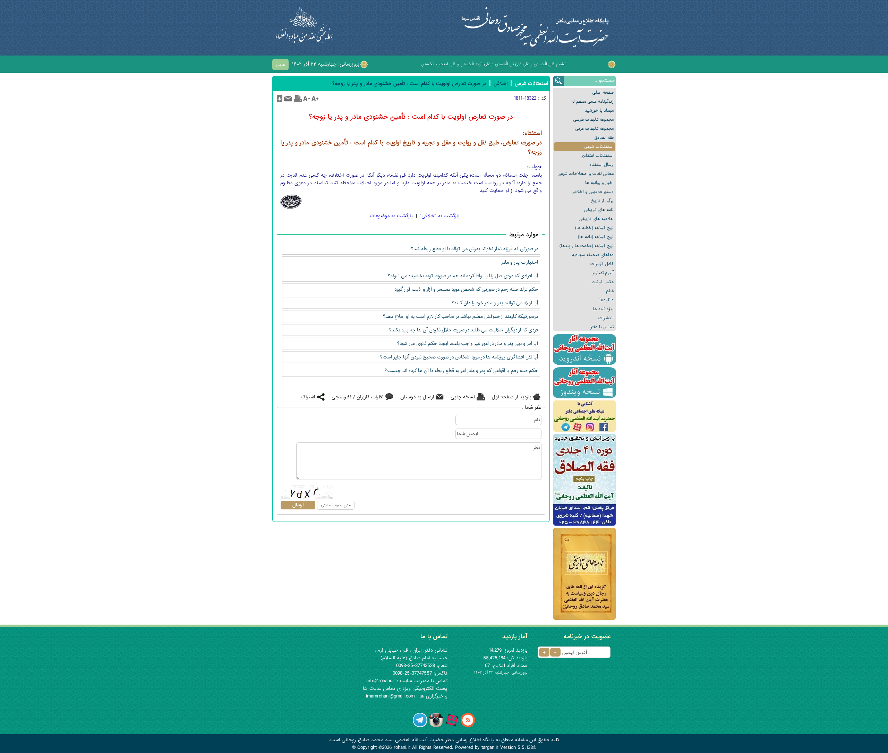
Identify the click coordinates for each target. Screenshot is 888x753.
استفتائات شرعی (599, 146)
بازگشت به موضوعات (391, 216)
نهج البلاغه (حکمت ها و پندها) (587, 246)
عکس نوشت (603, 282)
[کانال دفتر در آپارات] (452, 726)
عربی (280, 64)
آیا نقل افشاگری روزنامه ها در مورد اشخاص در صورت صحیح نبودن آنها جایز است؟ (459, 357)
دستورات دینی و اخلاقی (592, 191)
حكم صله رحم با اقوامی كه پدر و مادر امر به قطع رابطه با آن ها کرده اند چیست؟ (461, 370)
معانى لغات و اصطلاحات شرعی (585, 173)
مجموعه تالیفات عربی (594, 128)
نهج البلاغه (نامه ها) (596, 237)
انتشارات (606, 318)
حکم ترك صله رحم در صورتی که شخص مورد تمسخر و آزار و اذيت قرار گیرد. (465, 289)
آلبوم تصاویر (603, 273)
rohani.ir (402, 747)
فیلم (610, 291)
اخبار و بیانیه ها (599, 182)
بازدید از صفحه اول (511, 397)
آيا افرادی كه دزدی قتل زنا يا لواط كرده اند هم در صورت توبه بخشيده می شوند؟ (463, 276)
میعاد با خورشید (599, 110)
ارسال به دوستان (417, 397)
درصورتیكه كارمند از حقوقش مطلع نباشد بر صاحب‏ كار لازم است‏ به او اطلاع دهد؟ (460, 316)
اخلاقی (500, 83)
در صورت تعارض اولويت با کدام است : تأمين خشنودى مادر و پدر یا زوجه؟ (409, 83)
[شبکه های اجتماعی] (584, 416)
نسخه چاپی (463, 397)
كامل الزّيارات (602, 264)
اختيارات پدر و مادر (519, 262)
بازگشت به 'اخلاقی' (439, 216)
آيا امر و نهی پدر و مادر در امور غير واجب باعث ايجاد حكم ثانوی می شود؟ (467, 343)
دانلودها (606, 300)
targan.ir (489, 747)
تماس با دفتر (602, 327)
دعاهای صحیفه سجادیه (593, 255)
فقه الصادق (604, 137)
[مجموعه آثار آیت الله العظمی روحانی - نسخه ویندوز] (584, 382)
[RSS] (468, 726)
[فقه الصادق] (584, 480)
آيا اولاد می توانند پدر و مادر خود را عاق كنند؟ (495, 303)
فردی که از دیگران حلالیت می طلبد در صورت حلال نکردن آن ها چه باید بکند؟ (463, 330)
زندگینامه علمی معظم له (592, 101)
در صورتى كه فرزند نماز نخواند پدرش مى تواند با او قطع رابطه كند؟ (474, 249)
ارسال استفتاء (601, 164)
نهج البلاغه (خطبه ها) (594, 228)
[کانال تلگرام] (420, 726)
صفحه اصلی (603, 92)
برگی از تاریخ (602, 200)
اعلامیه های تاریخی (596, 218)
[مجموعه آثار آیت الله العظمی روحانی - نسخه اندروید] (584, 349)
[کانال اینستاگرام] (436, 726)
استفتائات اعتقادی (597, 155)
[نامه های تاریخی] (584, 574)
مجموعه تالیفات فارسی (593, 119)
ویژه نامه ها (603, 309)
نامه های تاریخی (599, 209)
